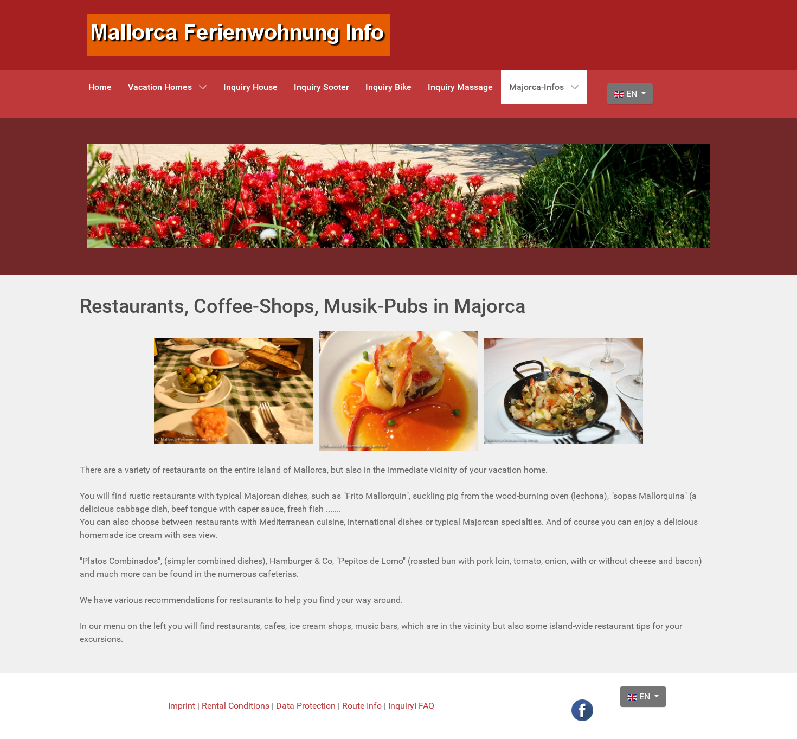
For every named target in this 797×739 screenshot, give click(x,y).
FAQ (426, 706)
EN (631, 93)
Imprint (182, 706)
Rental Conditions (235, 706)
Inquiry (401, 706)
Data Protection (307, 706)
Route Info (363, 706)
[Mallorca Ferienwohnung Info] (238, 34)
